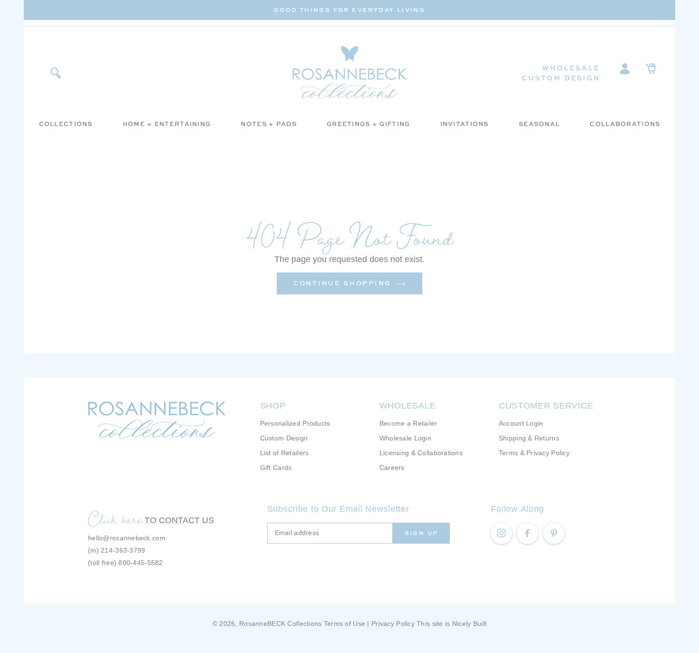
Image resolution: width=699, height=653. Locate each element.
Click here (115, 519)
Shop (273, 405)
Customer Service (546, 405)
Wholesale (571, 67)
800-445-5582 (140, 562)
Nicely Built (469, 623)
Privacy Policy (393, 623)
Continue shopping (342, 283)
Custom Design (561, 77)
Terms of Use (344, 623)
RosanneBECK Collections (280, 623)
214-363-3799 (123, 550)
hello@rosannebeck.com (126, 538)
